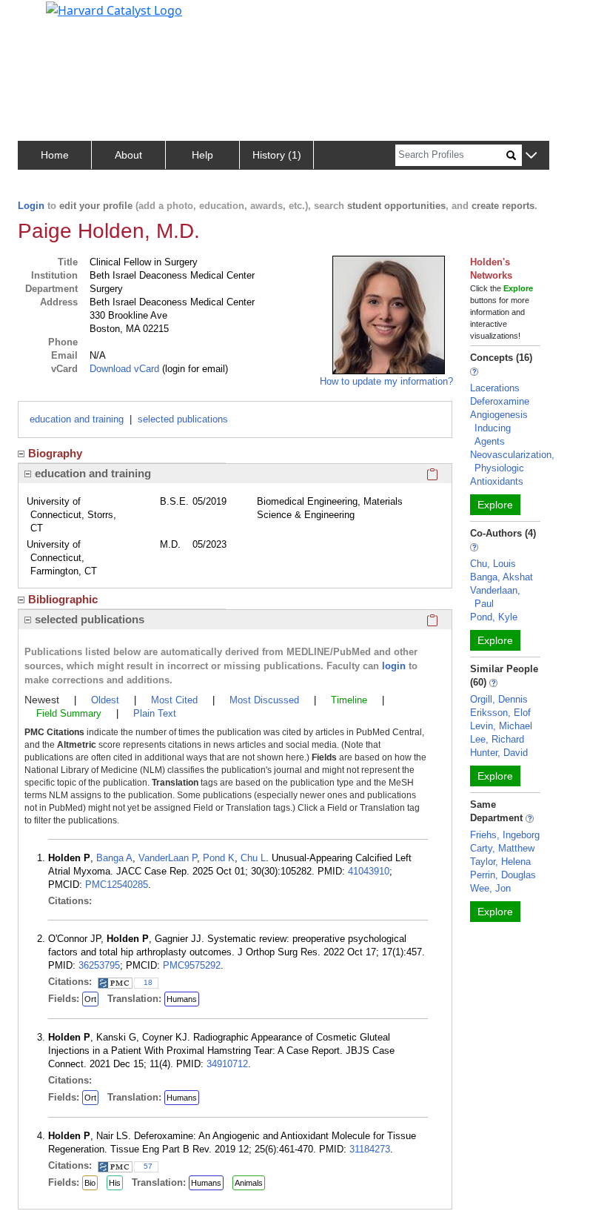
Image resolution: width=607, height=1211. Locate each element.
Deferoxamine (499, 401)
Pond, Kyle (493, 617)
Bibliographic (63, 599)
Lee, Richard (497, 739)
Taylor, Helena (500, 861)
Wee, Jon (490, 888)
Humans (182, 999)
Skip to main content (62, 17)
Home (55, 155)
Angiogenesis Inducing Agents (499, 428)
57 (148, 1166)
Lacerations (495, 388)
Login (31, 205)
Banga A (114, 857)
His (115, 1182)
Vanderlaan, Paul (495, 597)
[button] (531, 156)
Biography (55, 453)
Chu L (253, 857)
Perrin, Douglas (503, 874)
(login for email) (193, 368)
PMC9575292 (192, 965)
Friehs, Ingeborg (505, 834)
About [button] (128, 155)
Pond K (219, 857)
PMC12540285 (116, 884)
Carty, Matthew (502, 848)
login (394, 665)
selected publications (183, 419)
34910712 (227, 1063)
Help (202, 155)
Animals (249, 1182)
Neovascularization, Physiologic (512, 461)
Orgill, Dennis (499, 699)
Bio (89, 1182)
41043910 (368, 871)
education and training (77, 419)
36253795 (99, 965)
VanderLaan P (167, 857)
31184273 (369, 1149)
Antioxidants (496, 481)
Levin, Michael (501, 725)
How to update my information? (386, 381)
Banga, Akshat (501, 577)
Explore (495, 505)
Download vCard (124, 368)
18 (148, 982)
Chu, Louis (493, 563)
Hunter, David (499, 752)
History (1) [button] (276, 155)
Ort (90, 999)
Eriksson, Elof (500, 712)
